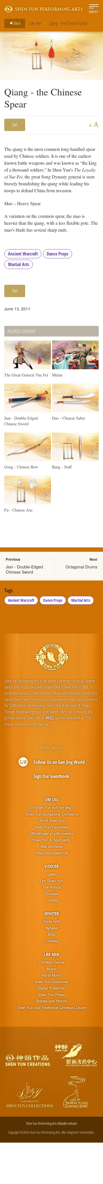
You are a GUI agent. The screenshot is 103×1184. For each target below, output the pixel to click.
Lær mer (35, 23)
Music (52, 968)
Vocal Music (51, 975)
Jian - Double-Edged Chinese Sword (24, 569)
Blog (51, 934)
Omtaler (51, 893)
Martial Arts (18, 264)
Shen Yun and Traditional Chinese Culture (51, 1007)
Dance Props (57, 254)
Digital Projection (51, 988)
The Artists (51, 887)
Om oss (51, 799)
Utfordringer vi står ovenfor (51, 833)
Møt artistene (51, 846)
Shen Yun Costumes (52, 981)
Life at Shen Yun (51, 820)
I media (51, 900)
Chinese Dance (51, 962)
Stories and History (52, 1001)
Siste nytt (51, 921)
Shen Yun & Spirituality (51, 840)
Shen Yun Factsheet (51, 827)
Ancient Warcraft (23, 254)
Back (16, 23)
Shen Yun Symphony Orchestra (51, 814)
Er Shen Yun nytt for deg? (51, 807)
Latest (51, 874)
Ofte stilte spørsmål (51, 853)
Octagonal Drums (81, 567)
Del (14, 125)
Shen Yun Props (51, 994)
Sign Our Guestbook (51, 776)
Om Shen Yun (51, 880)
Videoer (51, 866)
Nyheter (51, 913)
